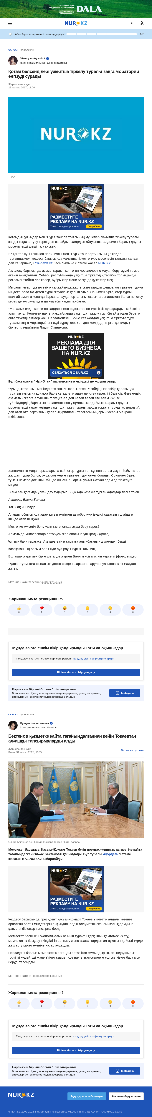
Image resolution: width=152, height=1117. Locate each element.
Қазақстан (27, 50)
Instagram (127, 692)
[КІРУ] (142, 23)
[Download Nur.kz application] (76, 9)
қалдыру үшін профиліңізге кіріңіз (93, 658)
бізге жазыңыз (52, 582)
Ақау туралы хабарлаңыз (86, 1096)
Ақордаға (111, 854)
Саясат (13, 50)
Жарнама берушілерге (126, 1096)
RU (132, 23)
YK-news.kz (44, 263)
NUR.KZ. (105, 263)
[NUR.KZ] (76, 23)
